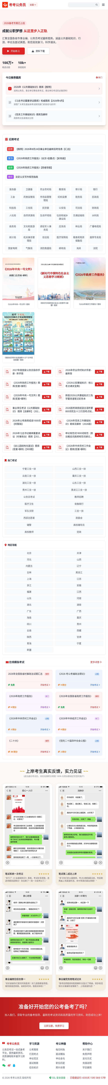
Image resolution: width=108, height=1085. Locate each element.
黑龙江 (79, 572)
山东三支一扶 (79, 482)
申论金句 (60, 1058)
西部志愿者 (29, 517)
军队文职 (29, 510)
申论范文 (33, 1058)
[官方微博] (9, 1065)
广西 (79, 611)
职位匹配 (60, 1063)
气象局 (29, 248)
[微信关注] (3, 1065)
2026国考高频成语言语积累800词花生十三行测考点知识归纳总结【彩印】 (79, 409)
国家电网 (12, 248)
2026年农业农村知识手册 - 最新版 (78, 372)
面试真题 (33, 1063)
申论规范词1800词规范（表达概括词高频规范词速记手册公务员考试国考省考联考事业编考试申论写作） (79, 435)
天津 (79, 553)
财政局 (95, 207)
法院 (95, 248)
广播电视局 (95, 226)
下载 (47, 372)
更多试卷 (94, 662)
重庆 (79, 617)
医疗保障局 (62, 237)
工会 (12, 196)
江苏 (79, 578)
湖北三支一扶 (29, 482)
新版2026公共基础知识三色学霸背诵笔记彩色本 (79, 397)
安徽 (79, 585)
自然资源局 (29, 215)
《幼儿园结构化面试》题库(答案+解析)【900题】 (26, 447)
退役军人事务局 (45, 228)
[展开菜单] (103, 5)
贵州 (79, 624)
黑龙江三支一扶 (79, 489)
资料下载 (40, 51)
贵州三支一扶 (29, 489)
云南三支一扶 (29, 475)
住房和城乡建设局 (62, 217)
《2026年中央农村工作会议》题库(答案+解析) (78, 447)
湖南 (79, 604)
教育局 (62, 189)
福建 (29, 591)
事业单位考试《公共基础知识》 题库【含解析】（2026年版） (26, 409)
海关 (78, 248)
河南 (79, 598)
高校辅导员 (79, 524)
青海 (29, 643)
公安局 (62, 207)
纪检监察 (62, 196)
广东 (29, 611)
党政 (79, 531)
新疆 (29, 649)
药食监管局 (29, 196)
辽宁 (79, 566)
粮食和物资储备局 (78, 239)
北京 (29, 553)
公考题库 (33, 1049)
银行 (95, 189)
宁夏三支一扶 (29, 468)
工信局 (29, 207)
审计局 (78, 189)
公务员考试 (29, 496)
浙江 (29, 585)
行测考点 (33, 1054)
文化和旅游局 (29, 228)
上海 (29, 578)
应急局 (62, 226)
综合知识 (33, 1067)
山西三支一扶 (79, 468)
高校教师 (29, 531)
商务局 (12, 226)
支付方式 (87, 1058)
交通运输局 (78, 215)
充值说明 (87, 1063)
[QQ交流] (14, 1065)
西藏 (79, 630)
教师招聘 (79, 496)
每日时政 (60, 1049)
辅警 (29, 524)
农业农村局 (45, 189)
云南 (29, 630)
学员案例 (87, 1067)
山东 (29, 598)
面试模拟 (60, 1054)
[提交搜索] (96, 4)
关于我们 (87, 1049)
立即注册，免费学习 (54, 1025)
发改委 (12, 189)
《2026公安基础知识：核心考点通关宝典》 (79, 384)
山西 (79, 559)
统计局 (12, 237)
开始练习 (15, 51)
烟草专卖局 (95, 237)
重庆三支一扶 (79, 475)
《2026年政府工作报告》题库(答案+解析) (26, 384)
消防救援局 (45, 248)
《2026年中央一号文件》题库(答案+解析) (26, 397)
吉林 (29, 572)
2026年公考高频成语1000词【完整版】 (27, 422)
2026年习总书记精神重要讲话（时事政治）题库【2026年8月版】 (26, 435)
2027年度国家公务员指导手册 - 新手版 (26, 372)
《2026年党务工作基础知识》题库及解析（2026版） (79, 422)
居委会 (79, 517)
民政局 (95, 196)
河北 (29, 559)
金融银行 (79, 503)
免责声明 (87, 1054)
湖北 (29, 604)
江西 (79, 591)
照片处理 (60, 1067)
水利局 (95, 215)
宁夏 (79, 643)
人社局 (12, 215)
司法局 (78, 207)
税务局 (78, 196)
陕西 (29, 636)
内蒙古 (29, 566)
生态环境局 (45, 215)
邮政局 (62, 248)
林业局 (78, 226)
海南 (29, 617)
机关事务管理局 (29, 239)
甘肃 (79, 636)
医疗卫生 (29, 503)
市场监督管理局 (45, 198)
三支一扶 (79, 510)
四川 (29, 624)
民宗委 (45, 207)
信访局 (45, 237)
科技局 (12, 207)
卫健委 (29, 189)
